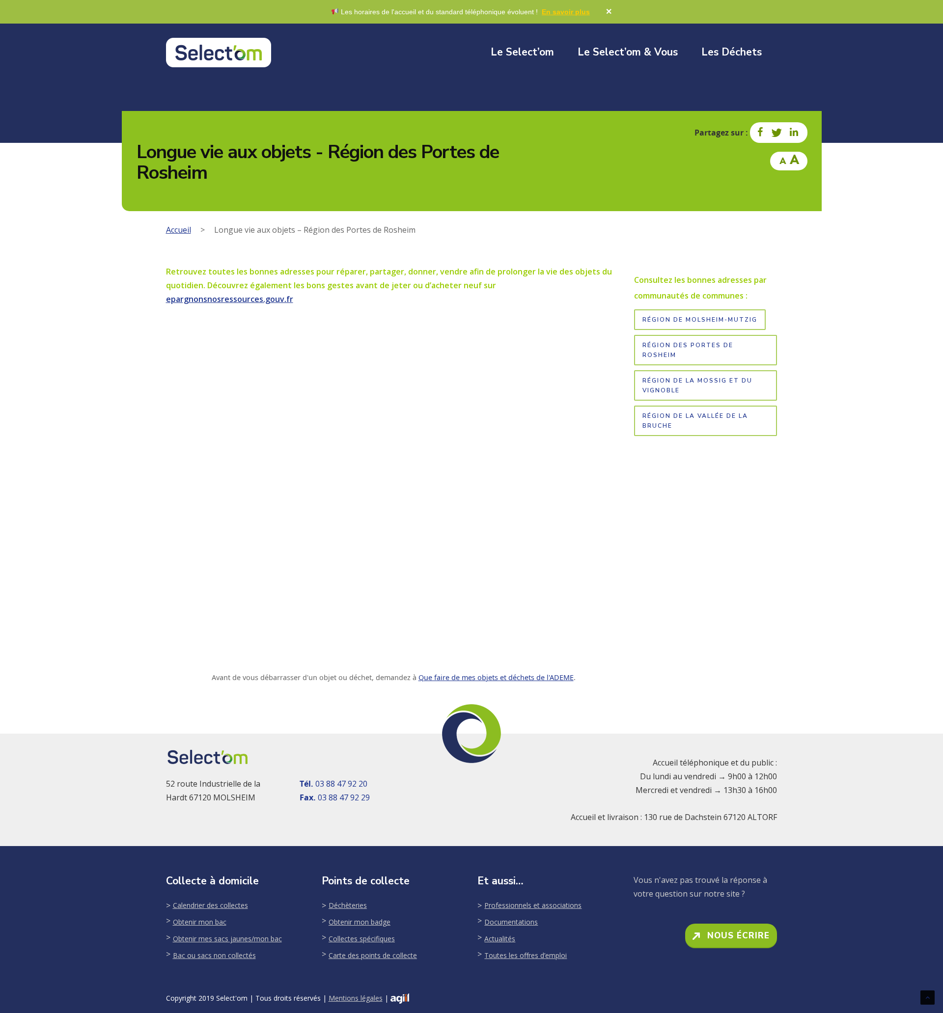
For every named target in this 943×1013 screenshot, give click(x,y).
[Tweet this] (777, 132)
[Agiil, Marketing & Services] (399, 998)
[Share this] (761, 132)
